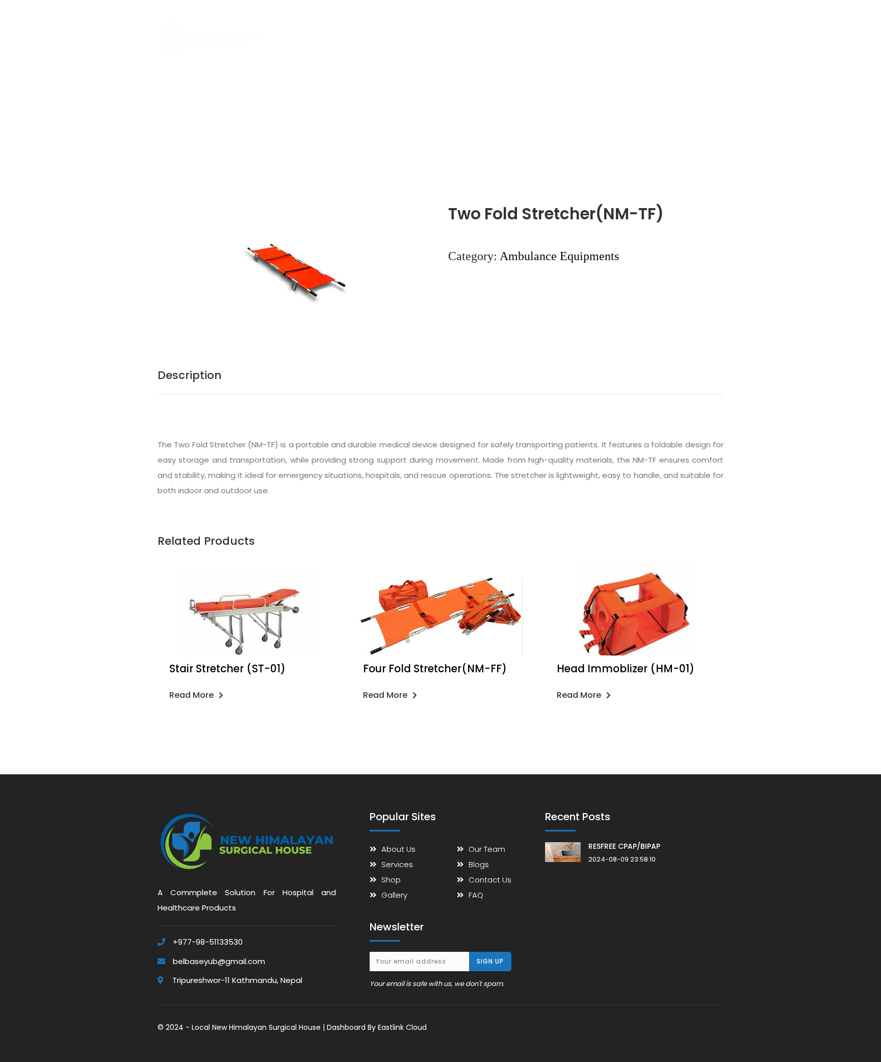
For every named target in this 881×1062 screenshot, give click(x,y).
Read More (191, 695)
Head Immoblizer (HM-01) (625, 669)
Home (307, 28)
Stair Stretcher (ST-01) (227, 669)
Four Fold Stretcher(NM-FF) (435, 669)
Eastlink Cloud (402, 1027)
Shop (389, 28)
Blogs (479, 864)
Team (508, 28)
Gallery (470, 28)
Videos (546, 28)
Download (590, 28)
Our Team (487, 849)
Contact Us (703, 28)
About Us (349, 28)
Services (428, 28)
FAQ (631, 28)
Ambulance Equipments (559, 256)
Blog (660, 28)
